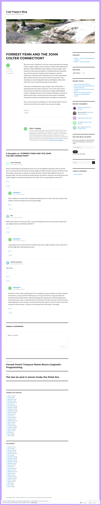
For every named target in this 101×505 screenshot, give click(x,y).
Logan (79, 118)
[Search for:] (82, 162)
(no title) (76, 96)
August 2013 (10, 430)
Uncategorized (10, 73)
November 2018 (11, 407)
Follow (75, 151)
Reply (8, 185)
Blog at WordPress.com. (22, 497)
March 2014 (10, 424)
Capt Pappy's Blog (16, 11)
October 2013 (10, 429)
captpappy (9, 68)
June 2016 (9, 415)
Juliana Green (81, 107)
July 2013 (9, 432)
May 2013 (9, 435)
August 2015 (10, 419)
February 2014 (11, 425)
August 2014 (10, 422)
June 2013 (9, 434)
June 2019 (9, 404)
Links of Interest (78, 174)
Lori (79, 122)
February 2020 (11, 399)
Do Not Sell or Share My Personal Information (40, 497)
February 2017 (11, 412)
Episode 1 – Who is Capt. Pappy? (82, 61)
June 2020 (9, 397)
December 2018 (11, 406)
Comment (62, 346)
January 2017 (10, 414)
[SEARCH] (93, 162)
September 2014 (11, 420)
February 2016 (11, 417)
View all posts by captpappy (56, 140)
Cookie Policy (34, 502)
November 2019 (11, 402)
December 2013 (11, 427)
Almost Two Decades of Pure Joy (82, 84)
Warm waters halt (87, 118)
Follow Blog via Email (82, 137)
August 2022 (10, 396)
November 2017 (11, 409)
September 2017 (11, 411)
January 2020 (10, 401)
